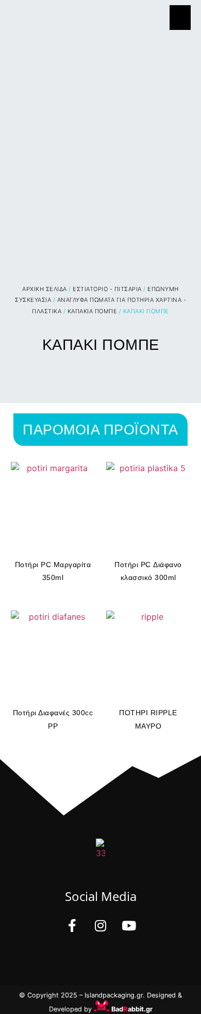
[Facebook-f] (72, 926)
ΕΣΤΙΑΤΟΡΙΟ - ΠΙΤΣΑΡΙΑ (107, 289)
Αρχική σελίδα (44, 289)
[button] (180, 17)
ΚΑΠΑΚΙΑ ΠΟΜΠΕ (93, 311)
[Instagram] (100, 926)
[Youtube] (129, 926)
